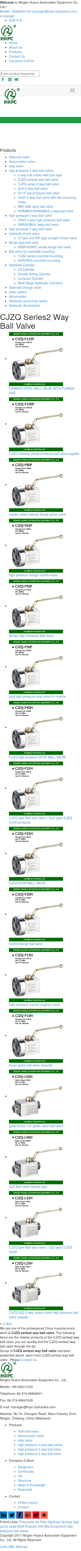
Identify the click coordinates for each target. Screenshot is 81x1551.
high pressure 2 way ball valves (31, 170)
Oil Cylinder (26, 269)
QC (20, 1476)
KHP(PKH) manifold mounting (39, 260)
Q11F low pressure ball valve (38, 193)
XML (12, 1546)
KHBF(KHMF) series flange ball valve (44, 247)
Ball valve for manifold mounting (31, 251)
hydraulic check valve (24, 233)
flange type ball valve (24, 242)
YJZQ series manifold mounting (40, 256)
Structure (24, 1480)
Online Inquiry (28, 1502)
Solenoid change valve (25, 287)
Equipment (25, 1467)
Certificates (26, 1471)
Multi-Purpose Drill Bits (33, 1526)
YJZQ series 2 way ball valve (38, 184)
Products (15, 51)
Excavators (58, 1526)
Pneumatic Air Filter (33, 1522)
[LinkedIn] (3, 1517)
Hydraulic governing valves (28, 301)
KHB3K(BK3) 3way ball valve (38, 224)
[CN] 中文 (15, 20)
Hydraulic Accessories (24, 305)
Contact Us (17, 56)
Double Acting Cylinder (34, 274)
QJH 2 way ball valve (33, 188)
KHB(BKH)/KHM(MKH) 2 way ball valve (45, 211)
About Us (15, 47)
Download (25, 1489)
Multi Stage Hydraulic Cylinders (40, 283)
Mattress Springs (60, 1522)
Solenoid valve (19, 157)
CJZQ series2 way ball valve (38, 179)
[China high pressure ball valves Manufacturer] (8, 32)
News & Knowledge (31, 1485)
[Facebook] (19, 1517)
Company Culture (21, 60)
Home (13, 42)
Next (8, 1323)
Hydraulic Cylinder (22, 265)
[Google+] (28, 1517)
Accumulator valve (22, 161)
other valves (17, 292)
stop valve (16, 166)
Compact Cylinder (30, 278)
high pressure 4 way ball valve (30, 229)
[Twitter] (11, 1517)
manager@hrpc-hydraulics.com (54, 11)
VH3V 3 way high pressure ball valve (44, 220)
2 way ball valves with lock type (40, 175)
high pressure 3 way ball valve (30, 215)
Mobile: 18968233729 (15, 11)
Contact (23, 1507)
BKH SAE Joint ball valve (35, 206)
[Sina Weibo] (36, 1517)
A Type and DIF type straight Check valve (47, 238)
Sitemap (21, 1546)
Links (4, 1546)
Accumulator (18, 296)
